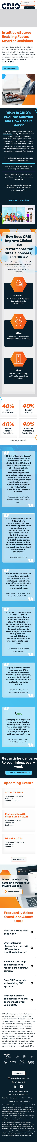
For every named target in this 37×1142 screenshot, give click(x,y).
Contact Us (18, 1073)
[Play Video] (18, 214)
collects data (7, 134)
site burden (26, 136)
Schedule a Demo (28, 3)
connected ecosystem (15, 185)
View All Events (18, 859)
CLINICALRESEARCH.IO (12, 1115)
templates (29, 158)
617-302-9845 (20, 1082)
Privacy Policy (27, 1098)
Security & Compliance (10, 1098)
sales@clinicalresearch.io (20, 1078)
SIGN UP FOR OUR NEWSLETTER (18, 772)
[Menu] (32, 8)
